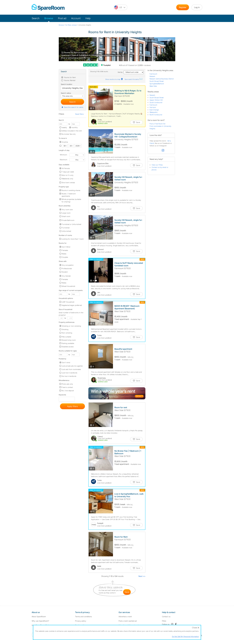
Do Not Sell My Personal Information (185, 636)
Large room (66, 213)
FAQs (164, 621)
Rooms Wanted (69, 80)
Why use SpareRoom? (40, 621)
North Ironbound (156, 115)
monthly (75, 127)
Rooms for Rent (70, 77)
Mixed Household (68, 286)
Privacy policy (80, 621)
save (127, 592)
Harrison (153, 107)
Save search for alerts (132, 79)
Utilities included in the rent (72, 131)
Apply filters (72, 406)
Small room (66, 216)
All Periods (66, 168)
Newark (152, 76)
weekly (64, 127)
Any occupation (68, 265)
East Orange (154, 110)
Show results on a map (113, 79)
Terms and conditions (83, 616)
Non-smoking (67, 333)
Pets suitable (66, 337)
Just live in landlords (69, 373)
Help (88, 18)
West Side (153, 86)
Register (182, 7)
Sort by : (121, 72)
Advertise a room (125, 616)
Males (64, 254)
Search (35, 18)
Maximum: (63, 160)
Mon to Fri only (67, 175)
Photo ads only (67, 384)
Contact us (166, 616)
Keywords (62, 395)
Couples (65, 257)
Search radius (66, 93)
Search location (66, 84)
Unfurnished (66, 231)
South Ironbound (156, 102)
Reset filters (79, 114)
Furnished (65, 228)
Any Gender (66, 276)
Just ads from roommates (71, 369)
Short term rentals (68, 183)
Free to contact (67, 387)
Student (65, 272)
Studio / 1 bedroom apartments (69, 195)
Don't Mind (66, 247)
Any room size (67, 209)
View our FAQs (157, 165)
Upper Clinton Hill (156, 100)
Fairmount (153, 74)
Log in (197, 7)
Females (65, 250)
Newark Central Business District (162, 79)
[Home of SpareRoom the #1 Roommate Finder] (48, 7)
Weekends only (67, 179)
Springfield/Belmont (157, 84)
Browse (48, 18)
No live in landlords (69, 376)
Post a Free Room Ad (157, 124)
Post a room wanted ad (128, 621)
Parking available (68, 343)
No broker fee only (69, 134)
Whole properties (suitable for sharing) (71, 200)
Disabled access (68, 347)
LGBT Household (68, 302)
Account (76, 18)
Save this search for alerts (73, 107)
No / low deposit (68, 391)
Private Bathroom (68, 220)
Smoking (65, 329)
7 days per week (68, 172)
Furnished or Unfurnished (71, 224)
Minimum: (63, 155)
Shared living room (69, 340)
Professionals (67, 268)
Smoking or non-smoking (71, 326)
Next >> (141, 576)
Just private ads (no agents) (72, 366)
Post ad (62, 18)
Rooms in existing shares (71, 190)
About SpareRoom (39, 616)
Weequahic (154, 112)
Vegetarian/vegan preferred (72, 305)
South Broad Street (157, 81)
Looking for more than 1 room (73, 239)
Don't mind (66, 362)
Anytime (65, 142)
